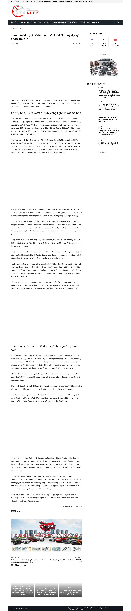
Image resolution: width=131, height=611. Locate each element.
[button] (117, 22)
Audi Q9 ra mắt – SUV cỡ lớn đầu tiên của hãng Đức (108, 144)
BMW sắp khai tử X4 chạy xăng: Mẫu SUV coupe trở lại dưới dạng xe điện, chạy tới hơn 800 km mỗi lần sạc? (46, 591)
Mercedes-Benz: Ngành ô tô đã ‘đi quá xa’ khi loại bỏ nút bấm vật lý (70, 592)
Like (92, 39)
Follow (103, 39)
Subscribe (115, 39)
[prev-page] (12, 600)
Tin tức (21, 28)
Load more (103, 152)
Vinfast (19, 511)
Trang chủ (14, 28)
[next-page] (15, 600)
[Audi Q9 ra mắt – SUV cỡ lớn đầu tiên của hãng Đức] (92, 143)
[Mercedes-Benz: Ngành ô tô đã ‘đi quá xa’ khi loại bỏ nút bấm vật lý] (70, 582)
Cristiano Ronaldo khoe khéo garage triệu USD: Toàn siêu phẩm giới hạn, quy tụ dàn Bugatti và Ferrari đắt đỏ (108, 131)
